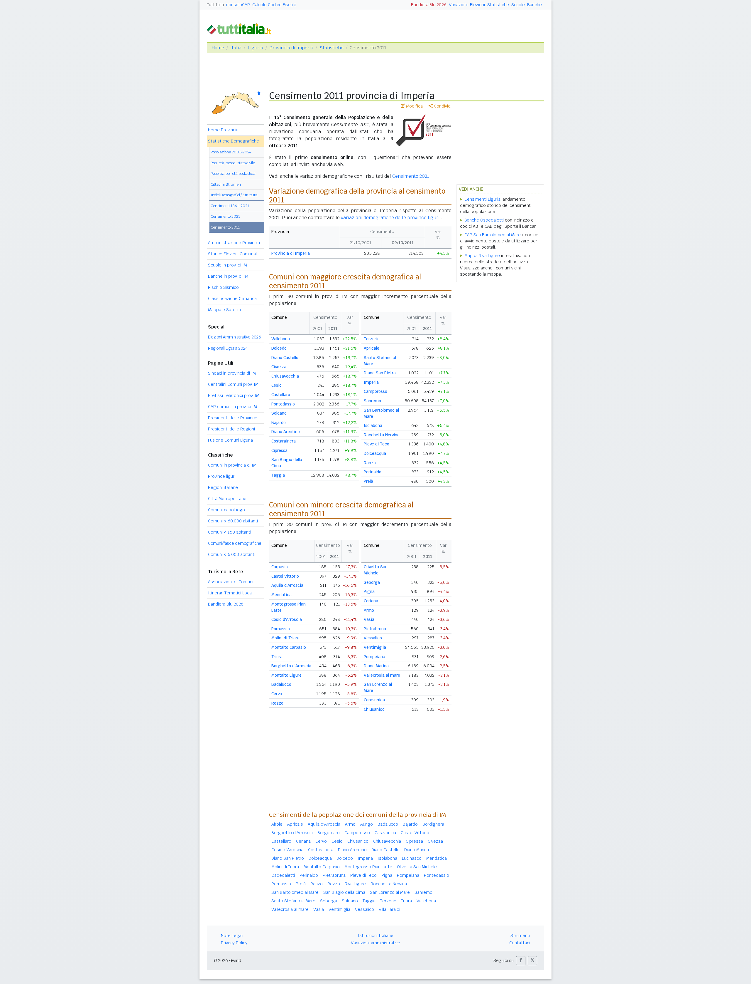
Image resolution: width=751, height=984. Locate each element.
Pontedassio (283, 404)
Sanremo (372, 400)
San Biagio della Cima (344, 892)
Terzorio (372, 338)
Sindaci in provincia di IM (232, 373)
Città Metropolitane (227, 498)
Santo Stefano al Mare (293, 900)
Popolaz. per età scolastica (233, 173)
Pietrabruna (375, 628)
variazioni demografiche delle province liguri (391, 217)
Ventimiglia (375, 647)
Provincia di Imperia (291, 48)
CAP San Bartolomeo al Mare (492, 234)
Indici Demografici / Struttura (234, 194)
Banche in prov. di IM (228, 276)
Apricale (371, 348)
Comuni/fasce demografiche (234, 543)
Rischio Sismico (223, 287)
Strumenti (520, 935)
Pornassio (280, 628)
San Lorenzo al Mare (390, 892)
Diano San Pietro (380, 373)
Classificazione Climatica (232, 298)
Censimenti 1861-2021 (230, 205)
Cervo (276, 693)
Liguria (255, 48)
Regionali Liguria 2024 (227, 348)
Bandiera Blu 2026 (428, 4)
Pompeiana (374, 656)
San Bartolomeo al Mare (295, 892)
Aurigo (366, 824)
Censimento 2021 (225, 216)
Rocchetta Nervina (382, 434)
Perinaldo (372, 472)
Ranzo (370, 462)
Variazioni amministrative (375, 943)
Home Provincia (223, 130)
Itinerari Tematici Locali (230, 593)
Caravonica (374, 700)
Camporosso (375, 391)
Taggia (278, 475)
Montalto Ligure (286, 675)
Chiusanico (374, 709)
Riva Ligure (355, 883)
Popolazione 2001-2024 (231, 152)
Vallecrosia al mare (382, 675)
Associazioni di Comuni (230, 581)
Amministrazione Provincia (234, 242)
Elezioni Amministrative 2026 (234, 337)
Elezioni (477, 4)
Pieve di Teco (376, 444)
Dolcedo (279, 348)
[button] (520, 960)
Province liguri (221, 476)
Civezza (278, 366)
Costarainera (283, 441)
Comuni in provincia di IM (232, 465)
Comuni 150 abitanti (229, 532)
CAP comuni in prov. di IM (232, 406)
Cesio (276, 385)
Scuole (518, 4)
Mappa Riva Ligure (482, 255)
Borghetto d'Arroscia (291, 665)
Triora (277, 656)
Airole (277, 824)
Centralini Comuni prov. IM (233, 384)
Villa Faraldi (389, 909)
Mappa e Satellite (225, 309)
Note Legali (232, 935)
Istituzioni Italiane (375, 935)
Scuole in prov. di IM (227, 265)
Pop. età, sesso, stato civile (233, 162)
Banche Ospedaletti (484, 220)
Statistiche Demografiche (233, 141)
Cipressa (279, 450)
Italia (235, 48)
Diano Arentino (285, 431)
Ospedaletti (283, 875)
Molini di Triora (285, 638)
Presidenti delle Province (232, 417)
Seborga (372, 582)
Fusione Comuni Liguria (230, 440)
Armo (369, 610)
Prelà (368, 481)
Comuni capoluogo (226, 509)
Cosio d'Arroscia (286, 619)
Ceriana (371, 601)
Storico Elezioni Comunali (233, 254)
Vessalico (373, 638)
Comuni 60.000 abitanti (233, 521)
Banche (534, 4)
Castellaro (280, 394)
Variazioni (458, 4)
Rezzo (277, 703)
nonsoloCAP (238, 4)
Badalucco (281, 684)
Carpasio (279, 566)
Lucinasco (412, 858)
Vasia (369, 619)
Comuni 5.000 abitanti (231, 554)
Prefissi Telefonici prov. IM (233, 395)
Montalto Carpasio (288, 647)
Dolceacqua (375, 453)
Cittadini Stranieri (226, 184)
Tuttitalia (215, 4)
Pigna (369, 591)
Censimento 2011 (225, 227)
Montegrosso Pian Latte (368, 866)
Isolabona (373, 425)
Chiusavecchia (285, 376)
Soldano (279, 413)
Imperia (371, 382)
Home (218, 48)
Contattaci (519, 943)
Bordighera (433, 824)
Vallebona (280, 338)
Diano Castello (284, 357)
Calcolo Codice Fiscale (274, 4)
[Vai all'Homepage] (241, 28)
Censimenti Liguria (482, 199)
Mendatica (281, 594)
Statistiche (498, 4)
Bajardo (278, 422)
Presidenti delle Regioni (231, 429)
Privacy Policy (234, 943)
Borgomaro (328, 832)
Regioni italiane (223, 487)
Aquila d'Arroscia (287, 585)
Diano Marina (376, 665)
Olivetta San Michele (417, 866)
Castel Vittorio (285, 576)
